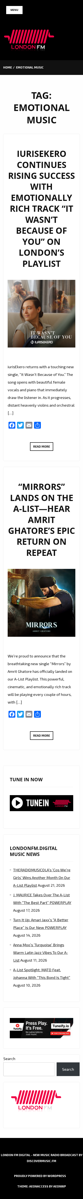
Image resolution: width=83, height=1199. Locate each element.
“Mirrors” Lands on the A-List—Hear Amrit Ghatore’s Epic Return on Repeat (41, 519)
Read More (43, 447)
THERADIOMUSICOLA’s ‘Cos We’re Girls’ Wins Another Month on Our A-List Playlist (41, 877)
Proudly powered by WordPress (40, 1176)
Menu (14, 10)
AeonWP (59, 1186)
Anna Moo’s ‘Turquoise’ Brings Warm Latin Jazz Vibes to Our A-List (40, 952)
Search (9, 1058)
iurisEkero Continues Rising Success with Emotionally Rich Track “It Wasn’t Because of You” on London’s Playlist (41, 208)
